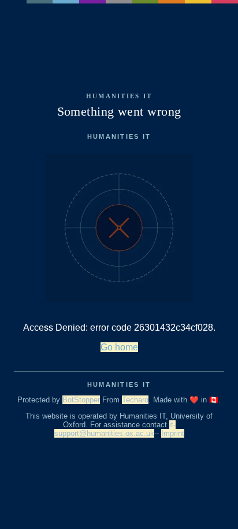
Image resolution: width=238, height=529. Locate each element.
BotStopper (81, 399)
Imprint (172, 433)
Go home (119, 347)
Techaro (135, 399)
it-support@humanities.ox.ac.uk (115, 429)
